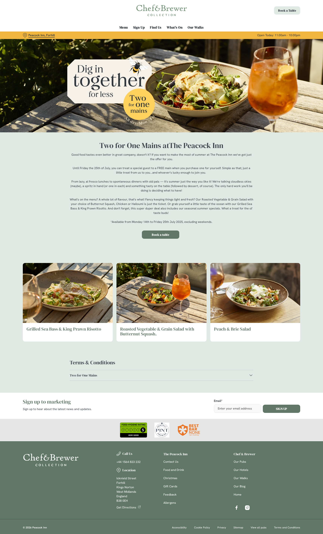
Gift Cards (170, 486)
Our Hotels (241, 470)
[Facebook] (236, 507)
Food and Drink (173, 470)
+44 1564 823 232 (128, 462)
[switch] (115, 35)
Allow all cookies (284, 9)
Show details (202, 34)
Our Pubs (240, 462)
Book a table (160, 235)
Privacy (221, 527)
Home (238, 494)
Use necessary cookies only (284, 22)
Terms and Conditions (287, 527)
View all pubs (259, 527)
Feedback (170, 494)
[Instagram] (247, 507)
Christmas (170, 478)
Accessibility (179, 527)
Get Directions (126, 507)
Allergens (169, 503)
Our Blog (239, 486)
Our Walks (241, 478)
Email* (218, 401)
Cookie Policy (202, 527)
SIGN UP (281, 409)
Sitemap (238, 527)
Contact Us (171, 462)
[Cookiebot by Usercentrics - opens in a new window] (31, 35)
